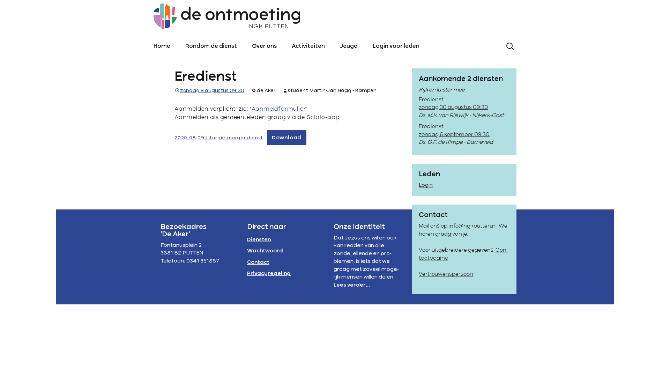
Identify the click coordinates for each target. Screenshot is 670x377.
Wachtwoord (265, 251)
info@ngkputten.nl (472, 226)
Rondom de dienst (211, 46)
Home (162, 46)
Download (287, 138)
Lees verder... (352, 285)
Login (426, 185)
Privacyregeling (269, 273)
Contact (258, 262)
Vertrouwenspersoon (446, 274)
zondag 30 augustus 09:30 (453, 107)
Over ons (264, 46)
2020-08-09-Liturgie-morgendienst (218, 138)
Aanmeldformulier (279, 109)
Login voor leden (396, 46)
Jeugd (349, 46)
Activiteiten (308, 46)
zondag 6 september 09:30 (454, 135)
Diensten (259, 240)
